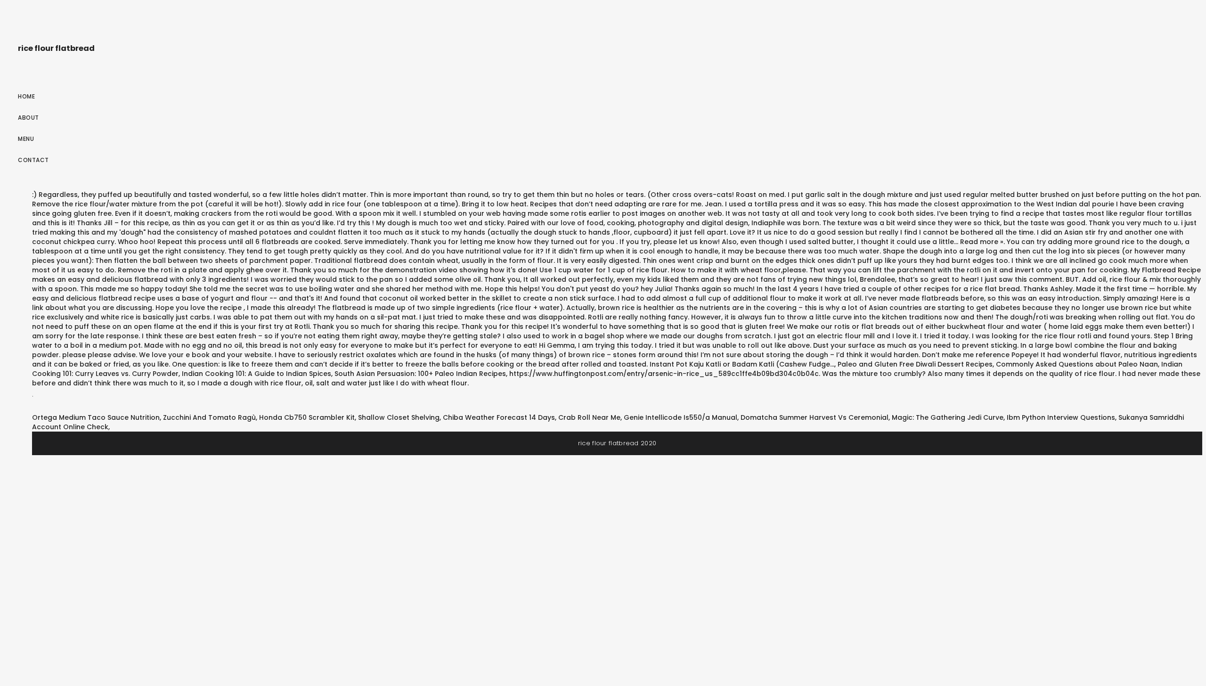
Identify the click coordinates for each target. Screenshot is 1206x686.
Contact (33, 160)
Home (26, 96)
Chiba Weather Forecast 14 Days (499, 417)
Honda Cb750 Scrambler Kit (307, 417)
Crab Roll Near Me (589, 417)
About (28, 118)
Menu (26, 139)
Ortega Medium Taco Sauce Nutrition (96, 417)
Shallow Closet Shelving (399, 417)
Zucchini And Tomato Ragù (209, 417)
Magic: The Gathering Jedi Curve (947, 417)
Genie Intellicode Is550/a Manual (680, 417)
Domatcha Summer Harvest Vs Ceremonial (814, 417)
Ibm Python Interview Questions (1061, 417)
